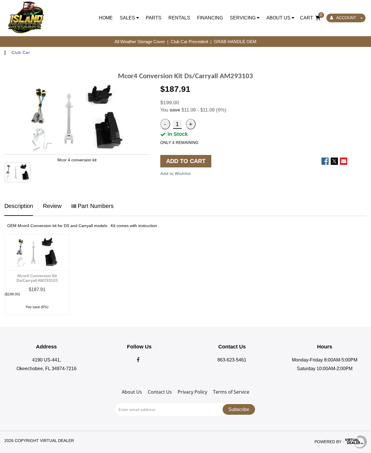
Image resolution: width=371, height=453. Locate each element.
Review (52, 206)
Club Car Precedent (189, 41)
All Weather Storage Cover (139, 41)
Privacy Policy (192, 392)
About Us (279, 17)
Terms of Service (231, 392)
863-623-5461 (231, 359)
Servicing (243, 17)
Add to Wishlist (175, 173)
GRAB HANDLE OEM (235, 41)
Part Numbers (95, 206)
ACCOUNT (346, 17)
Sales (128, 17)
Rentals (179, 17)
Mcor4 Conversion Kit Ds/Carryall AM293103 (37, 278)
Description (18, 206)
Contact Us (160, 392)
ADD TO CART (185, 161)
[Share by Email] (343, 161)
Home (106, 17)
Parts (153, 17)
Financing (210, 17)
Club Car (21, 52)
